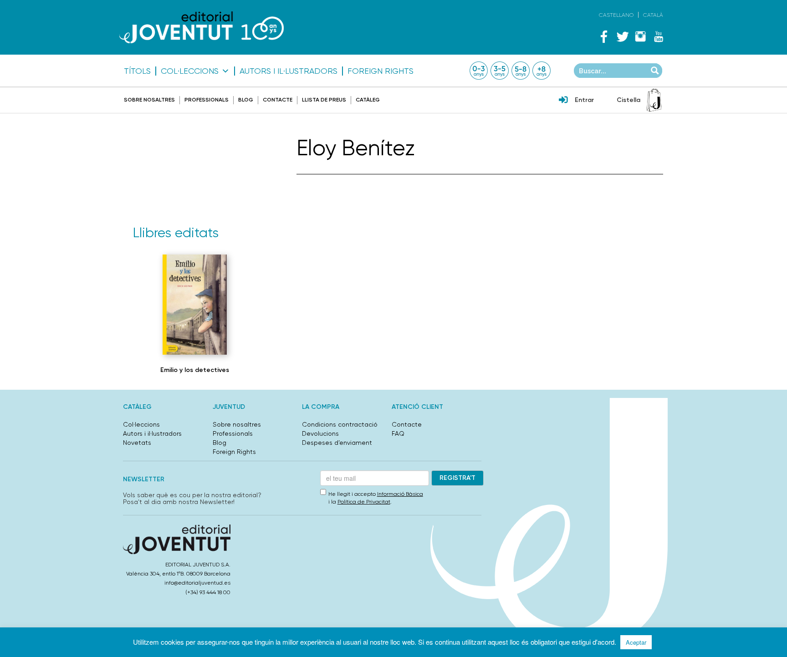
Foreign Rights (381, 71)
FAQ (398, 433)
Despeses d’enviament (337, 442)
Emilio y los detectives (194, 370)
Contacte (277, 100)
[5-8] (520, 70)
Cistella (628, 100)
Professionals (206, 100)
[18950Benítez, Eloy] (194, 304)
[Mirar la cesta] (654, 100)
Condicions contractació (340, 424)
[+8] (541, 70)
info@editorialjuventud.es (197, 583)
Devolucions (320, 433)
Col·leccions (190, 71)
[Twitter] (622, 36)
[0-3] (478, 70)
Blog (245, 100)
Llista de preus (324, 100)
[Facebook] (604, 36)
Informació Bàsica (400, 494)
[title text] (201, 27)
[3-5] (499, 70)
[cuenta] (563, 100)
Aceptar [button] (636, 642)
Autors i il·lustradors (288, 71)
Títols (137, 71)
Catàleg (368, 100)
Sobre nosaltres (149, 100)
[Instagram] (640, 36)
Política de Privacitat (363, 502)
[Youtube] (658, 36)
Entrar (584, 100)
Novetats (137, 442)
